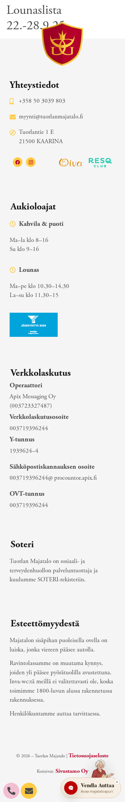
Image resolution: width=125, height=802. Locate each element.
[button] (111, 16)
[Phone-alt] (11, 791)
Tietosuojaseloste (89, 755)
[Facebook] (17, 162)
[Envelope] (29, 791)
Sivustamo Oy (71, 771)
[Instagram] (31, 162)
